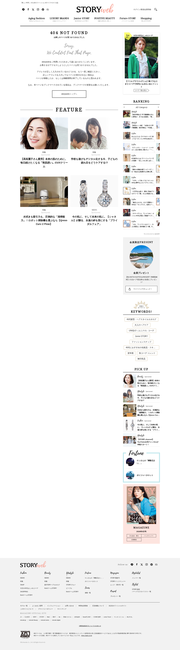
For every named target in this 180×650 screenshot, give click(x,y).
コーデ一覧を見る (141, 90)
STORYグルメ (71, 585)
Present (113, 591)
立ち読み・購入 (134, 536)
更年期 (130, 353)
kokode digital (56, 620)
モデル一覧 (24, 606)
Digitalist (136, 573)
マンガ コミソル (119, 617)
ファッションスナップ (141, 342)
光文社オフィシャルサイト (117, 606)
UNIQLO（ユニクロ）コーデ (141, 331)
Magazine (114, 573)
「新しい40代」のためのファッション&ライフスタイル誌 (39, 3)
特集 (21, 581)
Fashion (23, 573)
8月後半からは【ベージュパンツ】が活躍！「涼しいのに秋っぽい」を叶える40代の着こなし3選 (143, 161)
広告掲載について (98, 606)
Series (87, 588)
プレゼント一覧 (115, 596)
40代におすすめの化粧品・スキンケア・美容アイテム (142, 347)
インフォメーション (53, 606)
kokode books (45, 620)
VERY (34, 617)
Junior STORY (141, 336)
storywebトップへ (69, 94)
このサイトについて (26, 609)
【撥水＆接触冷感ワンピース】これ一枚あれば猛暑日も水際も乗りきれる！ (143, 172)
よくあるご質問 (37, 606)
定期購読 (134, 539)
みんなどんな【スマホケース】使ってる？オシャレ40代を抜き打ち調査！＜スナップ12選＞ (143, 139)
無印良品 (141, 359)
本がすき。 (130, 617)
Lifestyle (70, 573)
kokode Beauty (33, 620)
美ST (54, 617)
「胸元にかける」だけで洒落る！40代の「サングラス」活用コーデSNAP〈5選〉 (143, 205)
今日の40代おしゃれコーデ (29, 588)
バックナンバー (148, 536)
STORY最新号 (115, 578)
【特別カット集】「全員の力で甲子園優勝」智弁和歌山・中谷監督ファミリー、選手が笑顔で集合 (143, 128)
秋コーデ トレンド (147, 353)
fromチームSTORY (26, 595)
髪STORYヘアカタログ (52, 585)
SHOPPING (24, 592)
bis (59, 617)
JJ (21, 617)
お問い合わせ (69, 606)
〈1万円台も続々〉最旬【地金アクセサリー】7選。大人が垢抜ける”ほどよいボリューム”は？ (143, 194)
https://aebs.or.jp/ (86, 635)
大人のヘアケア (141, 325)
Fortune (88, 573)
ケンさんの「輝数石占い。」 (94, 578)
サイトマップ (61, 609)
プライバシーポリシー (45, 609)
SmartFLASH (86, 617)
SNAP (22, 585)
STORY (41, 617)
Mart (48, 617)
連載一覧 (88, 593)
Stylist (135, 584)
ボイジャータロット (145, 475)
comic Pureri (107, 617)
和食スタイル (67, 617)
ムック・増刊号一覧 (117, 585)
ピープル (69, 588)
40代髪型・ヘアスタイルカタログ (141, 319)
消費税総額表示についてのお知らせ (90, 626)
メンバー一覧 (136, 578)
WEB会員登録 (83, 606)
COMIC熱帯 (97, 617)
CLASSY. (27, 617)
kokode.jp (23, 620)
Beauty (47, 573)
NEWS (22, 578)
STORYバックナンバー (118, 581)
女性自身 (77, 617)
